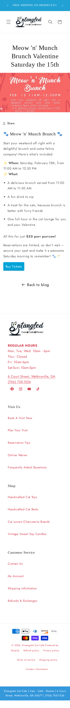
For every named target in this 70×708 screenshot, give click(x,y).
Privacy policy (51, 650)
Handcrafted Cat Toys (22, 497)
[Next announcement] (62, 5)
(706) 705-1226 (19, 381)
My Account (16, 576)
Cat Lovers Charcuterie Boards (29, 522)
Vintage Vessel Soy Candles (27, 534)
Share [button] (11, 123)
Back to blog (38, 284)
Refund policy (31, 650)
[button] (8, 22)
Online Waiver (18, 455)
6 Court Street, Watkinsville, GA (31, 376)
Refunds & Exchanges (22, 601)
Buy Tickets (14, 266)
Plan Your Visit (18, 430)
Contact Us (15, 564)
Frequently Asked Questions (27, 467)
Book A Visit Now (20, 418)
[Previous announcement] (7, 5)
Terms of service (26, 660)
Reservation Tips (19, 443)
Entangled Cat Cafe (33, 645)
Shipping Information (22, 588)
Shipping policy (48, 660)
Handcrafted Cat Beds (23, 509)
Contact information (37, 669)
